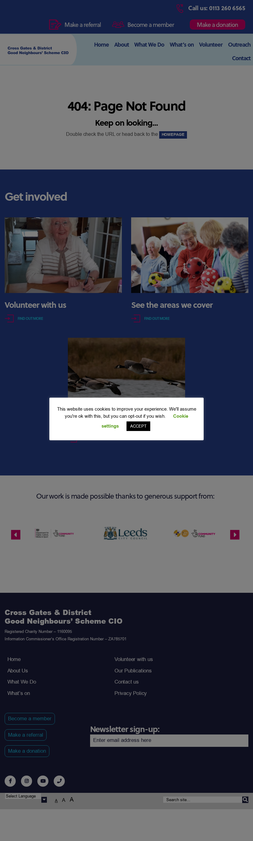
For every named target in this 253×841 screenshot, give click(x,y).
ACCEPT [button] (138, 426)
